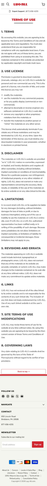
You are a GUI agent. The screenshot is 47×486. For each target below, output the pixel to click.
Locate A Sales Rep (28, 470)
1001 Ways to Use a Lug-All (16, 476)
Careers (15, 470)
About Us (5, 470)
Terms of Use (34, 476)
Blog (40, 470)
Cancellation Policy (30, 478)
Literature (11, 473)
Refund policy (15, 478)
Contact (34, 473)
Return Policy (23, 473)
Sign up (37, 444)
